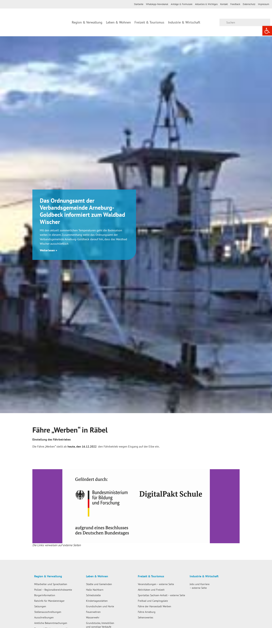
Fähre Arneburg (146, 612)
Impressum (263, 4)
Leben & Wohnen (118, 22)
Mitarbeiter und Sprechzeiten (50, 584)
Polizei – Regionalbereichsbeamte (53, 589)
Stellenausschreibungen (47, 612)
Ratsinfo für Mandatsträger (49, 600)
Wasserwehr (92, 617)
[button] (36, 506)
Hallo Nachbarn (94, 589)
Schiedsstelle (93, 595)
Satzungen (40, 606)
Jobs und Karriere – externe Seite (199, 586)
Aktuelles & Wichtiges (206, 4)
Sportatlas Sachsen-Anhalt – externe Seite (161, 595)
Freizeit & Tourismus (149, 22)
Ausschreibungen (44, 617)
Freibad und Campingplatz (153, 600)
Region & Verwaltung (87, 22)
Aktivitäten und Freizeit (151, 589)
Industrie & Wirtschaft (184, 22)
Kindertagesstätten (97, 600)
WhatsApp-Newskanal (157, 4)
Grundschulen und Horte (100, 606)
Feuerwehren (93, 612)
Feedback (235, 4)
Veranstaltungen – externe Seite (156, 584)
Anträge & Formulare (181, 4)
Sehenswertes (145, 617)
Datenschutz (249, 4)
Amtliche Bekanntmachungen (50, 623)
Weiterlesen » (48, 250)
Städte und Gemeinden (99, 584)
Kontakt (224, 4)
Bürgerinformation (44, 595)
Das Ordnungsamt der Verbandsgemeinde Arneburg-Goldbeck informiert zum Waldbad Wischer (82, 211)
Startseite (138, 4)
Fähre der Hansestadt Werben (154, 606)
